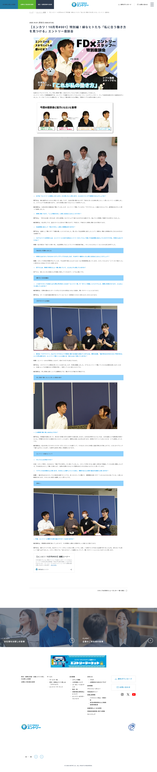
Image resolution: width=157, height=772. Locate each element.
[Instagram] (122, 695)
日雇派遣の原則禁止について (78, 693)
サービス (49, 677)
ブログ (92, 680)
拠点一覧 (75, 689)
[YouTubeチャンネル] (134, 695)
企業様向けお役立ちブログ (98, 682)
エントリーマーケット (56, 687)
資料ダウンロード (125, 679)
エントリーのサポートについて (78, 697)
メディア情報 (76, 680)
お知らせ (90, 677)
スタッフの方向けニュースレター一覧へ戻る (110, 590)
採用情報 (90, 686)
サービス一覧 (54, 680)
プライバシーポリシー (94, 689)
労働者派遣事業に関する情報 (96, 711)
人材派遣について (77, 682)
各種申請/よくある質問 (94, 708)
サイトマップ (91, 714)
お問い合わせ (125, 687)
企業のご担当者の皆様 (28, 682)
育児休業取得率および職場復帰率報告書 (98, 703)
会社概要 (72, 677)
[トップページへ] (31, 728)
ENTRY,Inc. (73, 765)
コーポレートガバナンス (78, 686)
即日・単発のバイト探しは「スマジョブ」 (58, 683)
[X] (128, 695)
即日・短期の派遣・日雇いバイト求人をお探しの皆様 (32, 678)
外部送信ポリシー (92, 692)
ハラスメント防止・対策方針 (98, 699)
